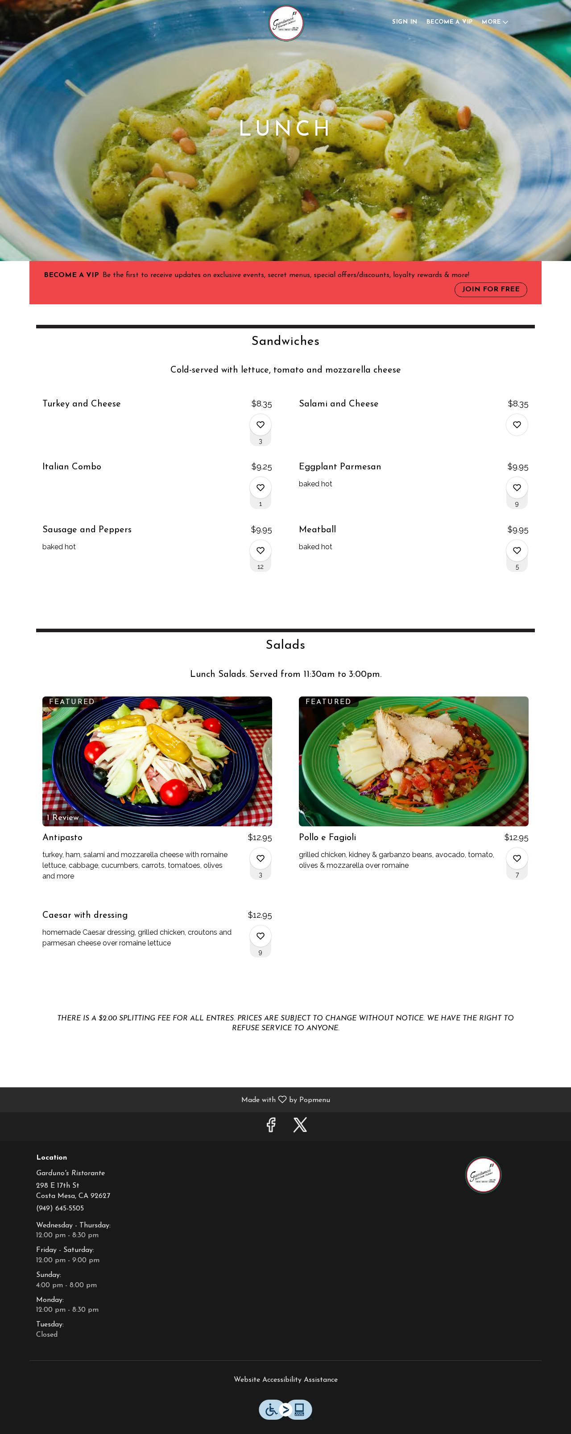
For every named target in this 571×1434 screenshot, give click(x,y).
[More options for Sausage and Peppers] (260, 550)
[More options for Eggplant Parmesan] (517, 487)
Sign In (405, 22)
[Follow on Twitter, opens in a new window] (300, 1128)
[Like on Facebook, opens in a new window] (271, 1128)
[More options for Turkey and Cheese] (260, 424)
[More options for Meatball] (517, 550)
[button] (495, 22)
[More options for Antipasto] (260, 858)
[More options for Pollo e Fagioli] (517, 858)
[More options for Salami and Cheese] (517, 424)
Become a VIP (449, 22)
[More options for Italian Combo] (260, 487)
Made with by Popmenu (168, 1100)
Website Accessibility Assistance (286, 1380)
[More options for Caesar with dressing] (260, 936)
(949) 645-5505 (60, 1208)
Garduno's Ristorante (483, 1174)
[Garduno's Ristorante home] (285, 22)
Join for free (491, 289)
